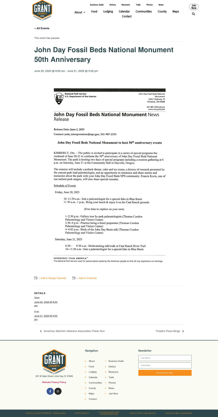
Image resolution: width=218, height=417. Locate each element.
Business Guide (97, 5)
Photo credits (82, 413)
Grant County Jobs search (143, 413)
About (78, 12)
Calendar (124, 11)
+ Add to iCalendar (87, 278)
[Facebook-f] (50, 391)
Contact (127, 16)
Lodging (108, 11)
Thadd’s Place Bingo (168, 331)
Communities (144, 11)
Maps (175, 11)
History (113, 5)
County (162, 11)
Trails (138, 5)
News (161, 5)
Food (94, 11)
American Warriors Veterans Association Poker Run (74, 331)
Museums (126, 5)
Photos (150, 5)
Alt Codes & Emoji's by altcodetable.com (109, 413)
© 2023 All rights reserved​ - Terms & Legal (46, 413)
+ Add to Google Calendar (52, 278)
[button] (194, 7)
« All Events (41, 28)
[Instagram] (58, 391)
